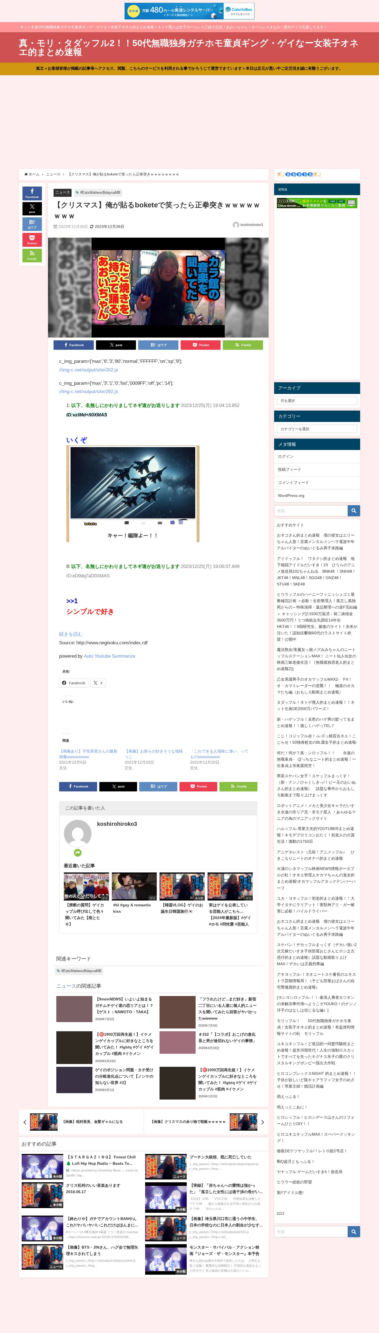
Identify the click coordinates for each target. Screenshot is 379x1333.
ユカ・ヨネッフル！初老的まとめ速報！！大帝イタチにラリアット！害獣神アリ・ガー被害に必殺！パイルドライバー (316, 904)
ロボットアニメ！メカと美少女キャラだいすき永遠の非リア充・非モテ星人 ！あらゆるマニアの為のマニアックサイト (316, 812)
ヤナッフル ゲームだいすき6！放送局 (309, 1172)
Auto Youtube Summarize (109, 655)
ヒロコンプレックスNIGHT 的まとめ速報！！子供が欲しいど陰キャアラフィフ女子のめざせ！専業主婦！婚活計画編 (316, 1080)
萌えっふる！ (288, 1096)
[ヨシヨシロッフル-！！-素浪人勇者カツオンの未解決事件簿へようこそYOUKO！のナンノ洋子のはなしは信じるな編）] (317, 1003)
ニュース (62, 192)
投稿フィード (289, 469)
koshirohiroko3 (252, 225)
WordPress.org (291, 495)
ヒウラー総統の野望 (294, 1182)
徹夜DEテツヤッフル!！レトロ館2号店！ (312, 1151)
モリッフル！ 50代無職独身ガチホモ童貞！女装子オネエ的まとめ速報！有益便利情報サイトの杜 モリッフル (316, 1027)
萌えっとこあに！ (292, 1107)
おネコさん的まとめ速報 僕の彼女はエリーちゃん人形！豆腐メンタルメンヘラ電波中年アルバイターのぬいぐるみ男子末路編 (316, 541)
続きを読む (71, 634)
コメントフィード (293, 482)
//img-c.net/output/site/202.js (88, 369)
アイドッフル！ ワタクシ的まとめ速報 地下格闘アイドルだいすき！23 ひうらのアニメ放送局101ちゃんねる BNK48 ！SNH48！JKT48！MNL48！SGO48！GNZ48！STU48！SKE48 (316, 571)
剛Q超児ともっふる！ (296, 1161)
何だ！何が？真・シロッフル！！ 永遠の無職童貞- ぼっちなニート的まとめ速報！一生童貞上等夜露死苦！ (316, 759)
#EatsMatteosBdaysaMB (100, 192)
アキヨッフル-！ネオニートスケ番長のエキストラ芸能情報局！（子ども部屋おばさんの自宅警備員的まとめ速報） (316, 980)
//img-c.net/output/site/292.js (88, 391)
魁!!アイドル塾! (290, 1192)
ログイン (286, 456)
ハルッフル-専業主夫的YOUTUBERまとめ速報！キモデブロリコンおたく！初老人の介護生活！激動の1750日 (316, 835)
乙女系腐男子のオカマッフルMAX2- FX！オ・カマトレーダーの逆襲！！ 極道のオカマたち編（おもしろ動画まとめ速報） (316, 685)
